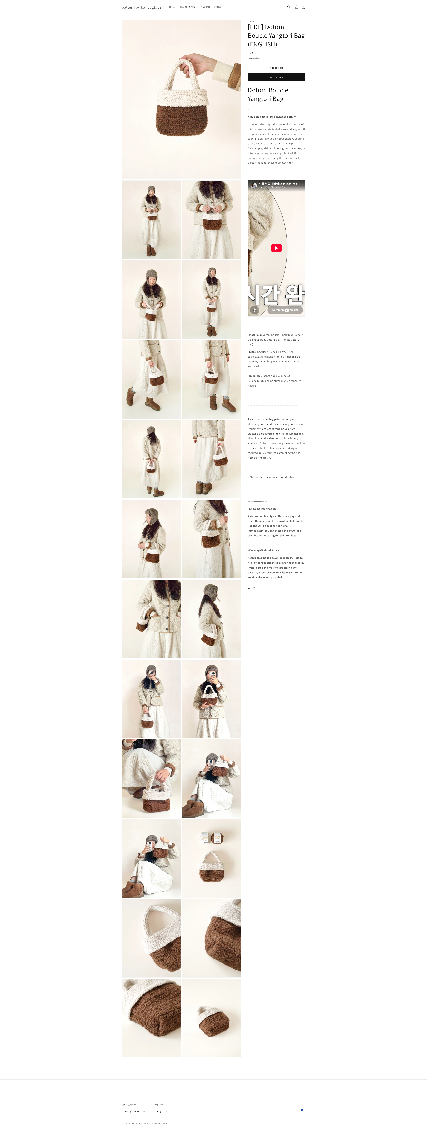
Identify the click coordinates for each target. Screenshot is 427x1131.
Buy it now (276, 77)
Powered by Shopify (158, 1123)
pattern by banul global (139, 1123)
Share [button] (255, 587)
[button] (289, 7)
